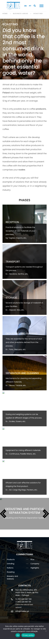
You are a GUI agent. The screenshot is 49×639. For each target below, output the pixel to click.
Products (11, 559)
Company (35, 563)
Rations (10, 568)
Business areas (20, 13)
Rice (32, 559)
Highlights (35, 568)
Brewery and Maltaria (12, 577)
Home (5, 13)
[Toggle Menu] (41, 6)
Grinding (10, 563)
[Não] (46, 631)
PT (30, 6)
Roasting (38, 13)
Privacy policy (28, 635)
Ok (18, 635)
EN (25, 6)
